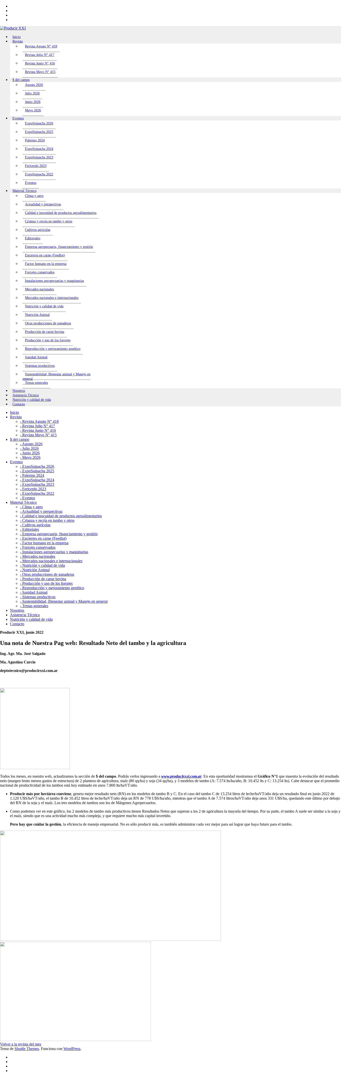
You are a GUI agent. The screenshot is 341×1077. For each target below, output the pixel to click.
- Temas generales (34, 606)
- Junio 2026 (30, 453)
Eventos (30, 183)
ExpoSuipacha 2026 (39, 123)
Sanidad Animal (36, 357)
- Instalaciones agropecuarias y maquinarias (54, 552)
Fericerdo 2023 (35, 166)
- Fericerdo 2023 (33, 489)
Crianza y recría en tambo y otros (48, 221)
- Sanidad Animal (33, 592)
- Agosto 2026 (31, 444)
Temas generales (36, 383)
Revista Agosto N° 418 (41, 46)
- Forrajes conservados (37, 547)
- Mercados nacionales (37, 556)
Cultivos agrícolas (37, 230)
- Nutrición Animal (35, 570)
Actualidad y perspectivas (43, 204)
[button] (20, 1044)
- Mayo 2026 (30, 457)
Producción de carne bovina (44, 332)
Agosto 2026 (34, 85)
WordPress (71, 1049)
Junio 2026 (32, 102)
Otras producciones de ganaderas (48, 323)
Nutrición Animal (37, 315)
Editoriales (32, 238)
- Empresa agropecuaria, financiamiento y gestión (59, 534)
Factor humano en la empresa (45, 264)
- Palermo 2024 (32, 475)
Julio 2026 (32, 93)
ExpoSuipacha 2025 (39, 132)
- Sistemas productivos (37, 597)
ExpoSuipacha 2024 (39, 149)
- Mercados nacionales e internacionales (51, 561)
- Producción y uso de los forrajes (46, 583)
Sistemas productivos (40, 366)
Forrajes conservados (39, 272)
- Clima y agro (31, 507)
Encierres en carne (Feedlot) (45, 255)
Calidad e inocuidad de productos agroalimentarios (60, 213)
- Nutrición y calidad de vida (42, 565)
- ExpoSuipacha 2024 (37, 480)
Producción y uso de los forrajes (47, 340)
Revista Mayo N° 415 (40, 72)
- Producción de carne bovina (43, 579)
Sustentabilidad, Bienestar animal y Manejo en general (56, 376)
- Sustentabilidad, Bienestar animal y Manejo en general (64, 601)
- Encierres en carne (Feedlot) (43, 538)
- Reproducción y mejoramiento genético (52, 588)
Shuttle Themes (26, 1049)
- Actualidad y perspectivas (41, 511)
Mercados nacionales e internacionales (51, 298)
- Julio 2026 (29, 448)
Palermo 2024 (35, 140)
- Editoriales (29, 529)
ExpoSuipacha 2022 (39, 174)
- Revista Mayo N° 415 (38, 435)
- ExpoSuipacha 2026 (37, 466)
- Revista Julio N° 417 (37, 426)
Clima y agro (34, 196)
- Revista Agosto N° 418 (39, 421)
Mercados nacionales (39, 289)
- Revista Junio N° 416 (38, 430)
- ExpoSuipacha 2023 (37, 484)
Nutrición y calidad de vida (44, 306)
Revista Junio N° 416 (40, 63)
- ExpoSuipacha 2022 (37, 493)
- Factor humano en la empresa (44, 543)
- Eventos (27, 498)
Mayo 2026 (33, 110)
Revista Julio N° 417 (39, 55)
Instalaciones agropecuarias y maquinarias (54, 281)
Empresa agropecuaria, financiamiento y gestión (59, 247)
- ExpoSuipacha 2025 (37, 471)
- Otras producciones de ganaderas (47, 574)
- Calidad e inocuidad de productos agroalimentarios (61, 516)
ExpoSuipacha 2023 (39, 157)
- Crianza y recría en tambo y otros (47, 520)
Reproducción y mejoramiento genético (52, 349)
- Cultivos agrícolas (35, 525)
